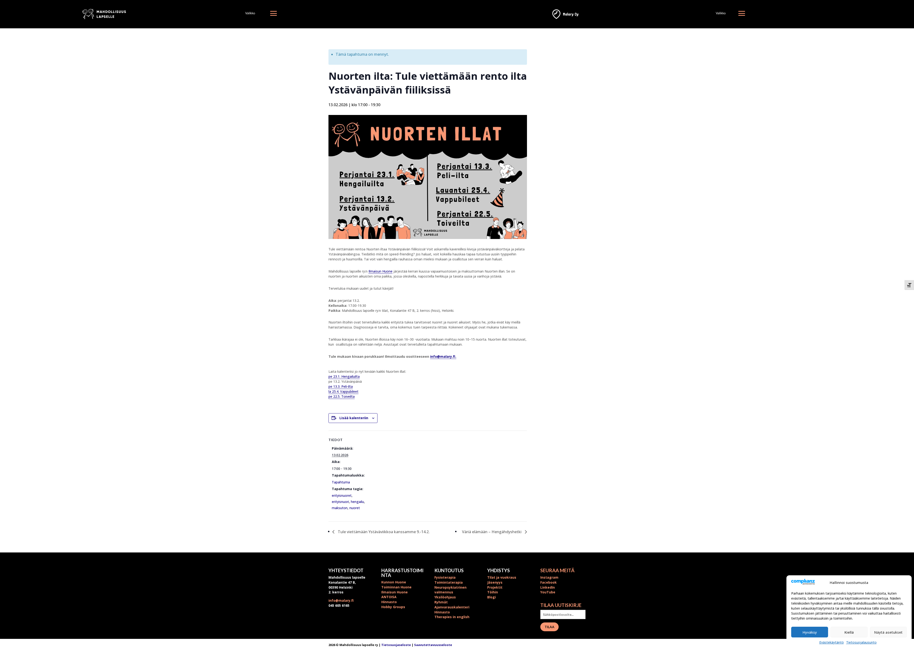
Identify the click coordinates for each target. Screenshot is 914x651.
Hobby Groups (393, 607)
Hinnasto (389, 602)
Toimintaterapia (448, 582)
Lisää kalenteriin (353, 418)
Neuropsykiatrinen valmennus (450, 590)
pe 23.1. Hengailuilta (344, 376)
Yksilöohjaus (445, 597)
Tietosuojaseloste (396, 645)
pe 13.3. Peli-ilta (340, 386)
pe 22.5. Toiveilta (341, 396)
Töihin (492, 592)
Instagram (549, 577)
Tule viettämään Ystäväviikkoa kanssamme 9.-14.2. (383, 531)
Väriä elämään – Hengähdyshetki (492, 531)
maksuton (340, 508)
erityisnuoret (342, 495)
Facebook (548, 582)
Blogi (491, 597)
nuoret (354, 508)
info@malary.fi (341, 600)
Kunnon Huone (393, 582)
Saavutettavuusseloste (433, 645)
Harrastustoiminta (402, 572)
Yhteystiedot (345, 570)
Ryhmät (441, 602)
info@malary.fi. (443, 356)
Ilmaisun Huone (380, 271)
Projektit (494, 587)
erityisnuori (340, 501)
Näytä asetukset (888, 632)
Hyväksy (810, 632)
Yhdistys (498, 570)
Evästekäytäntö (831, 642)
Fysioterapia (445, 577)
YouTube (547, 592)
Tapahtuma (341, 482)
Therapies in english (451, 617)
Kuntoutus (449, 570)
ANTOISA (389, 597)
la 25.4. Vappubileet (343, 391)
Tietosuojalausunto (861, 642)
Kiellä (849, 632)
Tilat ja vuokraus (501, 577)
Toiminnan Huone (396, 587)
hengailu (357, 501)
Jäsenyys (494, 582)
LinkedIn (547, 587)
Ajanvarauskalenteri (451, 607)
